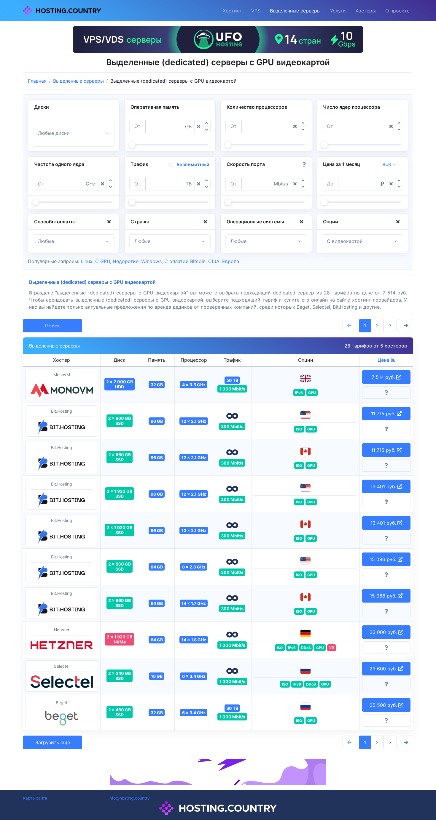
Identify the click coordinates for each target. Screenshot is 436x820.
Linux (87, 261)
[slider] (131, 144)
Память (157, 360)
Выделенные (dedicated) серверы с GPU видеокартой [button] (92, 282)
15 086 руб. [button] (384, 559)
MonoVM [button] (61, 374)
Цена (384, 360)
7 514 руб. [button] (384, 377)
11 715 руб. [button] (384, 414)
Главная (37, 81)
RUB (387, 164)
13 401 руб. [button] (383, 486)
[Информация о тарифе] (386, 392)
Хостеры (365, 11)
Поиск (52, 326)
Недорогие (126, 261)
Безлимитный (192, 164)
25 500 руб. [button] (384, 705)
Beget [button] (61, 702)
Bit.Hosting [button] (61, 411)
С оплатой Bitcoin (185, 261)
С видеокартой (345, 241)
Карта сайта (35, 797)
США (213, 261)
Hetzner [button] (61, 629)
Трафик (232, 360)
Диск (119, 360)
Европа (230, 261)
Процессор (194, 360)
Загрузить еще (52, 742)
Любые (46, 241)
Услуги (338, 11)
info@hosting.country (129, 797)
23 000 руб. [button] (384, 632)
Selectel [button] (61, 666)
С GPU (102, 261)
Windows (151, 261)
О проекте (397, 11)
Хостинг (232, 11)
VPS (255, 11)
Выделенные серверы (295, 11)
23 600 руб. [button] (384, 669)
